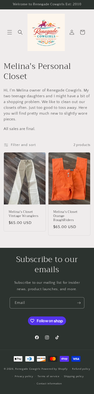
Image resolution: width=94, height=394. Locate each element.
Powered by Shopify (54, 369)
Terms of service (48, 376)
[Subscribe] (79, 303)
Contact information (49, 383)
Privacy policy (24, 376)
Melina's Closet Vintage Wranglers (23, 214)
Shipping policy (74, 376)
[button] (9, 32)
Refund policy (81, 369)
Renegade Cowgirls (28, 369)
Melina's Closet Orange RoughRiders (65, 216)
